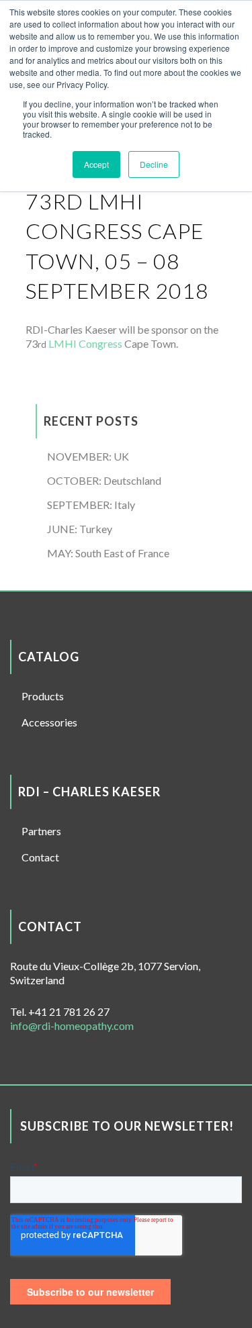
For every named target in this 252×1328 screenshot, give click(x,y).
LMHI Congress (85, 343)
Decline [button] (154, 164)
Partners (41, 830)
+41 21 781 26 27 (69, 1011)
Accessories (49, 722)
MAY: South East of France (108, 553)
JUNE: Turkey (79, 528)
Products (43, 696)
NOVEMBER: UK (88, 456)
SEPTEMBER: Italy (91, 504)
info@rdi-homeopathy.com (72, 1025)
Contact (40, 857)
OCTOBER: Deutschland (104, 480)
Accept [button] (96, 164)
